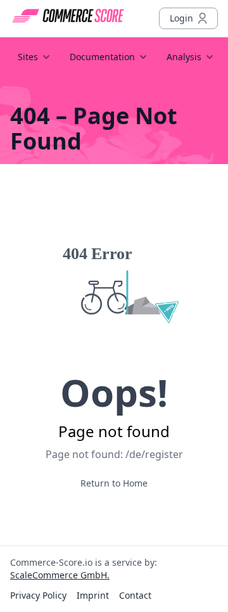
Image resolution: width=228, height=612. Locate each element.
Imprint (93, 595)
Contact (135, 595)
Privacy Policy (38, 595)
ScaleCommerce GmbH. (60, 575)
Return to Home (114, 483)
